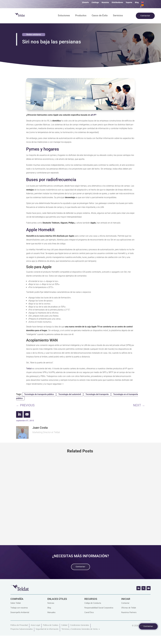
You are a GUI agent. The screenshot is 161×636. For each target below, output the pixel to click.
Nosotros (105, 2)
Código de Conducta (92, 603)
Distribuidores (117, 2)
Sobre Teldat (15, 603)
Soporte (129, 2)
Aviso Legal (35, 625)
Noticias (50, 603)
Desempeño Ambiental (19, 612)
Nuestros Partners (128, 612)
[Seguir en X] (144, 588)
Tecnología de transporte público (39, 394)
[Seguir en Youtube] (27, 414)
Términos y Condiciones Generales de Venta (79, 629)
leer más (80, 528)
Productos (80, 16)
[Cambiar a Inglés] (142, 3)
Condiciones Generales (79, 625)
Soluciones (64, 16)
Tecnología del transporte (97, 394)
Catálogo (95, 2)
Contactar (125, 603)
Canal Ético (89, 612)
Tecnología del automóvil (69, 394)
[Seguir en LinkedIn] (19, 414)
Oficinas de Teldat (128, 608)
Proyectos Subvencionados (21, 629)
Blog (137, 2)
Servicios (118, 16)
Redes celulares (33, 34)
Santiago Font (27, 503)
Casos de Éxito (100, 16)
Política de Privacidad (19, 625)
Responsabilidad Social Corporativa (98, 608)
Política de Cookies (50, 625)
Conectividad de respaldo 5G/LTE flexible (46, 494)
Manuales (51, 612)
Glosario (85, 2)
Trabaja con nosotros (19, 608)
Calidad (64, 625)
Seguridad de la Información (47, 629)
